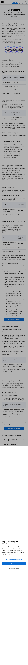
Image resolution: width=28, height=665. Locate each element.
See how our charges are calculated (13, 135)
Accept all (14, 564)
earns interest (12, 157)
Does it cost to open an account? (10, 440)
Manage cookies (14, 568)
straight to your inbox (16, 315)
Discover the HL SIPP (14, 319)
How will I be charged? (9, 444)
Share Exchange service (13, 151)
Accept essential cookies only (14, 559)
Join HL (15, 2)
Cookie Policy (8, 554)
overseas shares (7, 416)
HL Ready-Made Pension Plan (13, 33)
